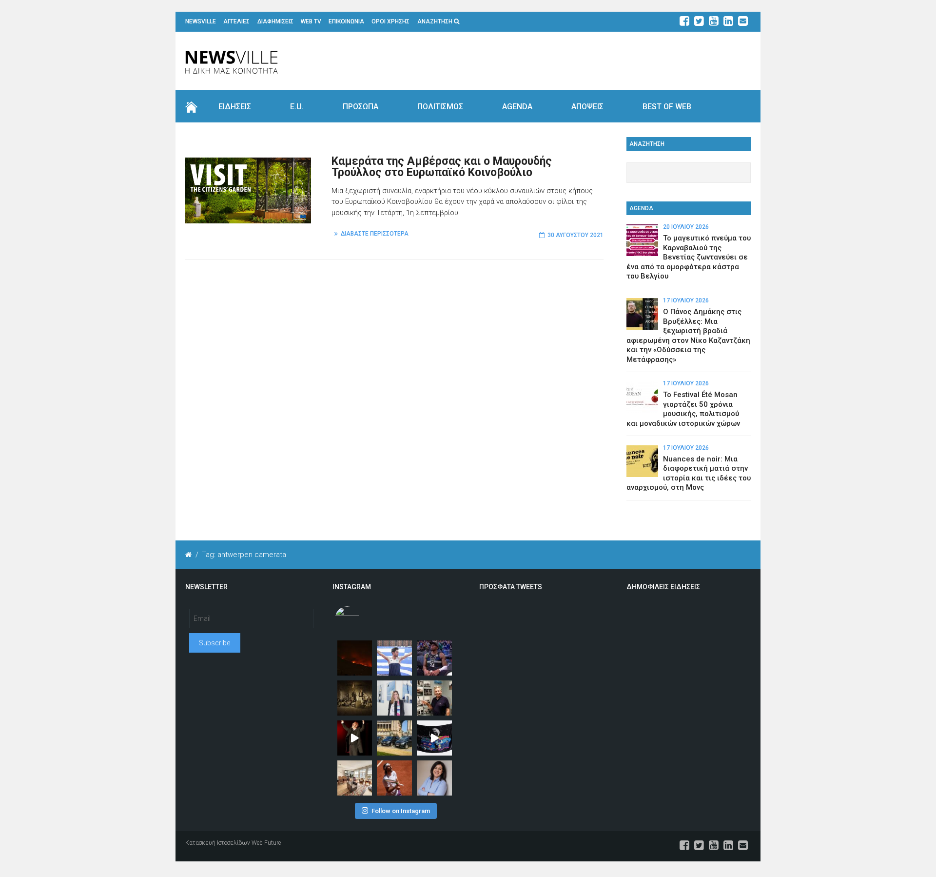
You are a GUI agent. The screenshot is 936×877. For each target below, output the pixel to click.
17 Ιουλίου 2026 (686, 300)
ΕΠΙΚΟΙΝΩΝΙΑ (346, 21)
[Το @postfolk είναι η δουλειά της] (434, 738)
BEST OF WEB (667, 106)
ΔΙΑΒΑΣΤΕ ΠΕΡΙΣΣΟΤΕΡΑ (375, 233)
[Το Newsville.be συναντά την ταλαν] (394, 698)
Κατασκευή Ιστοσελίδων (217, 842)
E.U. (297, 106)
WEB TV (311, 21)
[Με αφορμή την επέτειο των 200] (354, 698)
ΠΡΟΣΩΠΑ (360, 106)
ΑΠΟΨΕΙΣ (587, 106)
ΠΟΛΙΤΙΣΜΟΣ (440, 106)
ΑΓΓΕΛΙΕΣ (236, 21)
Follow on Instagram (400, 811)
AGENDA (517, 106)
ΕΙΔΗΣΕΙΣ (234, 106)
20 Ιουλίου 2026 (686, 226)
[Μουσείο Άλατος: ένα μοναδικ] (434, 698)
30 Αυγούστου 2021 (575, 235)
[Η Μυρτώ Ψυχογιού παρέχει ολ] (434, 778)
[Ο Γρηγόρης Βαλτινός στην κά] (354, 738)
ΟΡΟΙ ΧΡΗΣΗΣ (390, 21)
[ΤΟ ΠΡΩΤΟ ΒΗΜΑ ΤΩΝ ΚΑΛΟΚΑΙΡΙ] (394, 738)
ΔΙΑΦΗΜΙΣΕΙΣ (275, 21)
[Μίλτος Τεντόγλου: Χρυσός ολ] (394, 658)
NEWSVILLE (200, 21)
